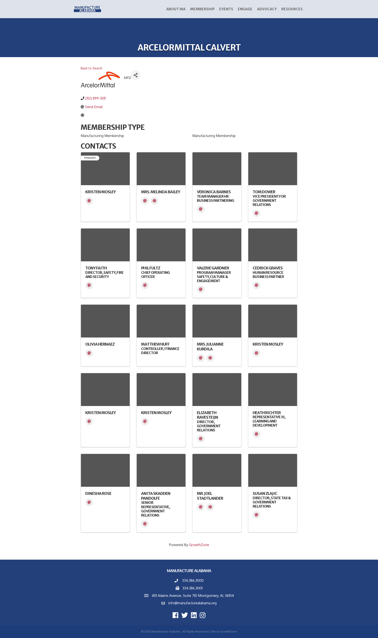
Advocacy (267, 9)
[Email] (89, 201)
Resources (292, 9)
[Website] (154, 201)
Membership (202, 9)
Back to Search (91, 68)
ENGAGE (245, 9)
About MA (176, 9)
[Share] (136, 75)
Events (226, 9)
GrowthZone (199, 545)
